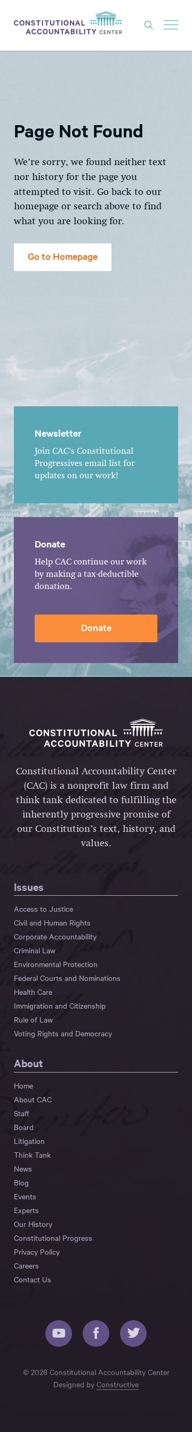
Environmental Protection (56, 964)
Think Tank (32, 1154)
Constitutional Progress (53, 1237)
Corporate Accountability (55, 936)
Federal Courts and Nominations (67, 977)
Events (25, 1196)
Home (23, 1085)
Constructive (118, 1384)
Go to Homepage (63, 256)
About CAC (33, 1099)
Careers (26, 1265)
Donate (96, 627)
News (23, 1168)
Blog (21, 1182)
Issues (29, 887)
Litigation (29, 1140)
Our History (33, 1223)
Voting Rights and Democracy (63, 1033)
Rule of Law (33, 1019)
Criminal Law (34, 950)
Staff (21, 1113)
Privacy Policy (37, 1251)
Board (24, 1127)
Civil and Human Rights (52, 922)
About (28, 1063)
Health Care (33, 991)
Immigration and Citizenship (60, 1005)
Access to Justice (43, 908)
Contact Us (32, 1279)
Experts (26, 1210)
